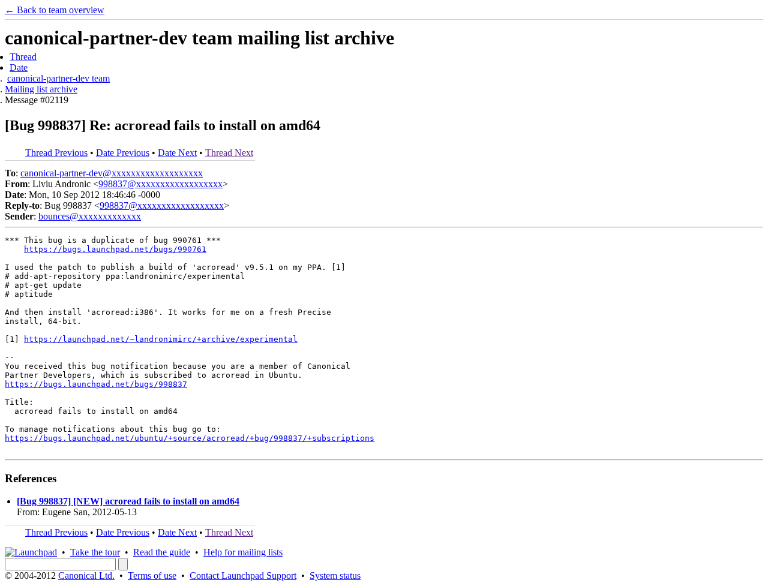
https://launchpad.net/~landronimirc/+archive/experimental (161, 339)
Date (19, 67)
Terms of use (152, 575)
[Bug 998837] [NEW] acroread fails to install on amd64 (128, 501)
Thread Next (229, 153)
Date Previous (122, 153)
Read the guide (161, 552)
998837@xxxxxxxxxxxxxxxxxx (160, 184)
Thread (23, 57)
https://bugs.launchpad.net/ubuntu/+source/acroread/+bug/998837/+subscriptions (189, 438)
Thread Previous (56, 153)
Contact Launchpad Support (243, 575)
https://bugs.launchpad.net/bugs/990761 (115, 249)
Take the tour (95, 552)
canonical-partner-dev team (58, 78)
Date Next (177, 153)
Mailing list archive (41, 89)
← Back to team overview (54, 10)
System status (335, 575)
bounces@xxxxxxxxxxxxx (89, 216)
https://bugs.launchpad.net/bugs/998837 (96, 384)
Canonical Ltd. (86, 575)
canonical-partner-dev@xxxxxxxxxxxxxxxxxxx (111, 173)
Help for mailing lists (243, 552)
